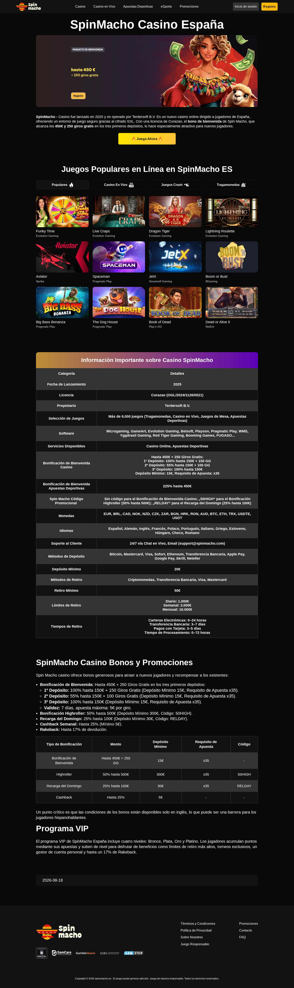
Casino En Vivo (115, 184)
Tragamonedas (228, 184)
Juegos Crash (172, 184)
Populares (59, 184)
